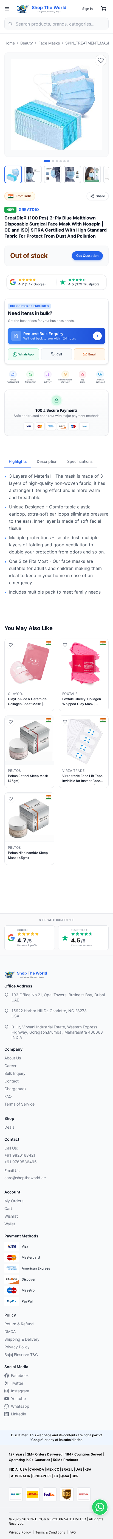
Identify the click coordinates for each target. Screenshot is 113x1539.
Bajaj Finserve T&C (21, 1354)
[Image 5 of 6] (64, 161)
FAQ (8, 1096)
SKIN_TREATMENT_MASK (88, 43)
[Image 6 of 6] (68, 161)
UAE (78, 1469)
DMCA (10, 1331)
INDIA (13, 1469)
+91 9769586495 (20, 1161)
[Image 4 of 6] (61, 161)
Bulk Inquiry (15, 1073)
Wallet (9, 1223)
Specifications (80, 461)
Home (9, 43)
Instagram (20, 1390)
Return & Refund (19, 1323)
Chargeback (15, 1088)
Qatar (64, 1476)
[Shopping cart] (104, 9)
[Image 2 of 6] (53, 161)
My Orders (13, 1200)
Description (47, 461)
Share (100, 196)
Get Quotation (87, 256)
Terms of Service (19, 1104)
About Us (12, 1058)
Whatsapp (20, 1406)
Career (10, 1065)
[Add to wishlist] (100, 60)
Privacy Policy (17, 1347)
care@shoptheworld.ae (25, 1177)
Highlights (18, 461)
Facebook (20, 1375)
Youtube (18, 1398)
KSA (87, 1469)
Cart (8, 1208)
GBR (75, 1476)
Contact (11, 1081)
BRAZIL (67, 1469)
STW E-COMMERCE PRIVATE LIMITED (56, 1519)
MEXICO (52, 1469)
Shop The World (49, 7)
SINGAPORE (42, 1476)
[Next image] (101, 105)
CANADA (36, 1469)
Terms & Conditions (50, 1532)
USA (23, 1469)
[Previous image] (12, 105)
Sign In (87, 9)
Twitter (17, 1383)
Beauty (26, 43)
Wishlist (11, 1216)
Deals (9, 1127)
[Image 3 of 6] (57, 161)
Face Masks (49, 43)
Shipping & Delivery (21, 1339)
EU (56, 1476)
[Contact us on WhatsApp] (100, 1507)
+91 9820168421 (19, 1155)
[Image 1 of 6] (47, 161)
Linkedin (18, 1414)
